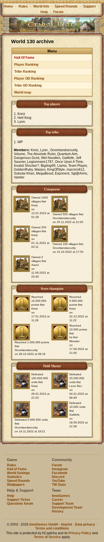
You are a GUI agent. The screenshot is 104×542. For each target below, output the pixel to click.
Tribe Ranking (25, 71)
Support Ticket (18, 500)
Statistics (14, 477)
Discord (58, 477)
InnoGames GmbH (43, 524)
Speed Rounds (66, 6)
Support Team (63, 504)
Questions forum (20, 504)
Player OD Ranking (29, 78)
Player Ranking (26, 65)
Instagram (60, 469)
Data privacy (85, 524)
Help (44, 12)
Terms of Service (47, 537)
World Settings (18, 473)
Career (57, 500)
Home (8, 6)
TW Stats (59, 485)
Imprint (66, 524)
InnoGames (61, 496)
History (58, 511)
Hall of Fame (17, 469)
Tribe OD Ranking (28, 85)
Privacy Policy (80, 533)
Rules (23, 6)
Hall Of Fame (24, 58)
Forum (58, 12)
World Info (41, 6)
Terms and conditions (52, 528)
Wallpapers (16, 485)
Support (89, 6)
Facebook (59, 473)
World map (22, 92)
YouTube (58, 481)
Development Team (67, 507)
